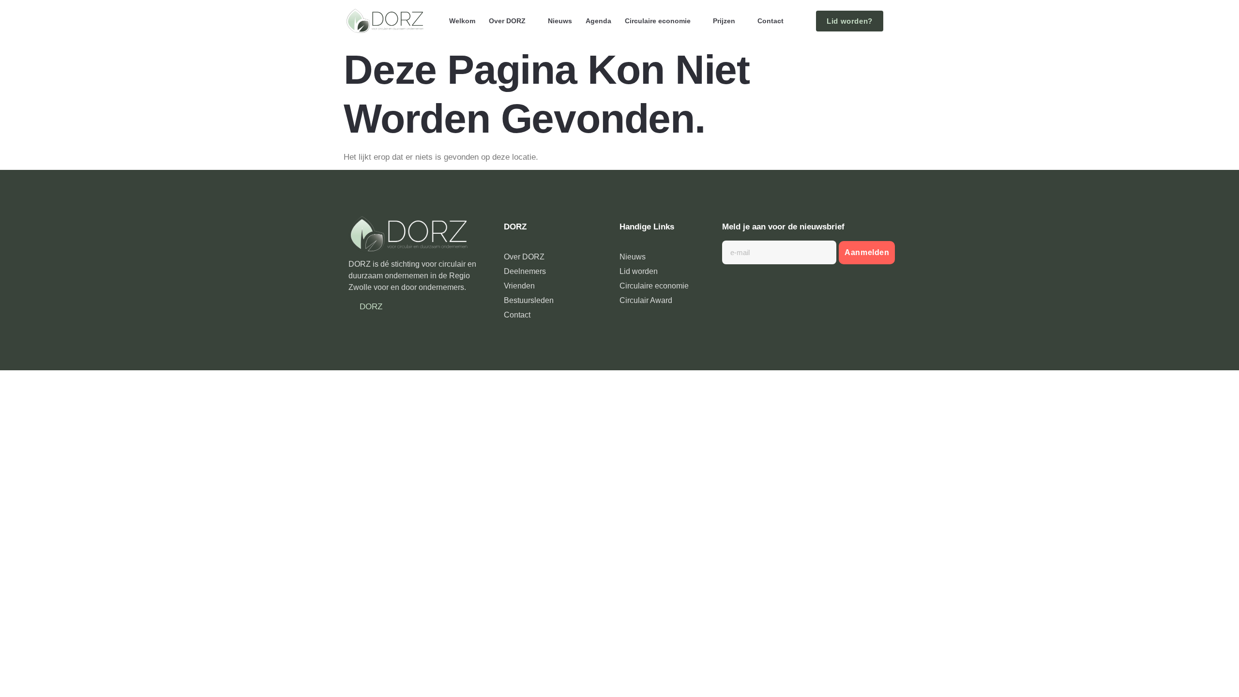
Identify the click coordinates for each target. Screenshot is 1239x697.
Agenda (598, 21)
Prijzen (724, 21)
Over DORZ (507, 21)
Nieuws (560, 21)
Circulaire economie (658, 21)
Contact (770, 21)
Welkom (462, 21)
